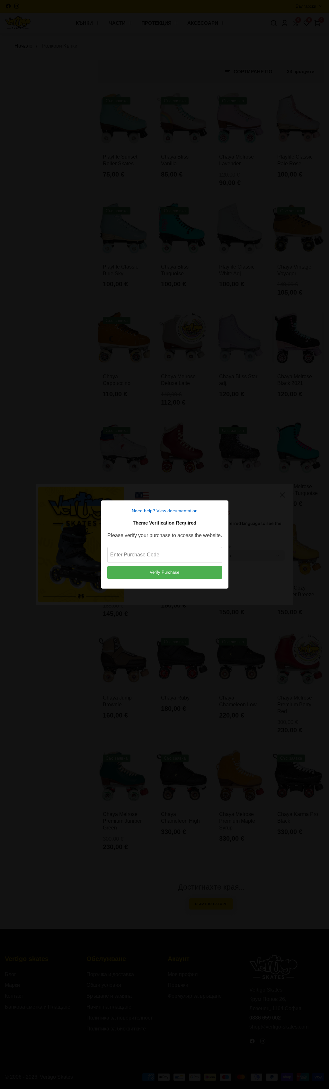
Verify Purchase (164, 572)
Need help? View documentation (165, 510)
